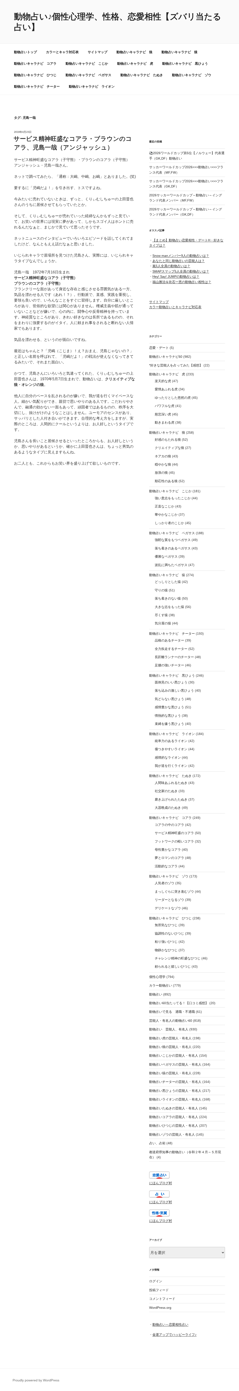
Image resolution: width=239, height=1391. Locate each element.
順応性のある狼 (166, 481)
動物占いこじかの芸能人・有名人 (173, 1055)
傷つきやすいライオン (171, 749)
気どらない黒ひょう (169, 699)
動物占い (155, 994)
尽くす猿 (161, 615)
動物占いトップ (25, 52)
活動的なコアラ (166, 866)
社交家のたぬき (166, 791)
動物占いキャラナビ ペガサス (88, 75)
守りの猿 (161, 590)
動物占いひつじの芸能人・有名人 (173, 1125)
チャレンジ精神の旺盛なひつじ (177, 958)
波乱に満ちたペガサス (171, 565)
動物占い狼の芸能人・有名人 (170, 1047)
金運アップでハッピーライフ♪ (174, 1334)
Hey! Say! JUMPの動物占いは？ (175, 276)
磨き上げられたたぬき (171, 799)
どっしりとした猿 (168, 582)
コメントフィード (162, 1299)
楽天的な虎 (163, 381)
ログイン (155, 1281)
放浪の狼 (161, 472)
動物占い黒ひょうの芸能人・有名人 (175, 1091)
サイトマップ (97, 52)
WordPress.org (160, 1307)
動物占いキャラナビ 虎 (135, 63)
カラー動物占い (160, 985)
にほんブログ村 (160, 1183)
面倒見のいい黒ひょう (171, 682)
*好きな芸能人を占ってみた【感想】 (176, 365)
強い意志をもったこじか (173, 498)
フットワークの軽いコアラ (174, 841)
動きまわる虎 (164, 422)
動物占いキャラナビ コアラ (35, 63)
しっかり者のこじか (169, 523)
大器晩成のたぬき (168, 807)
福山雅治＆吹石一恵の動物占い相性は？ (181, 282)
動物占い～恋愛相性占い (170, 1324)
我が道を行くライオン (171, 766)
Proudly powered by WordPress (36, 1380)
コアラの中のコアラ (169, 825)
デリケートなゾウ (168, 908)
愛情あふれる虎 (166, 389)
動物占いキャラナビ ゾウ (191, 75)
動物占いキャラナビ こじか (87, 63)
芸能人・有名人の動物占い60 (170, 1020)
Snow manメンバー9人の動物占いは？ (180, 255)
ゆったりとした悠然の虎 (173, 397)
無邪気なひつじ (166, 925)
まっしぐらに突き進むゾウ (174, 891)
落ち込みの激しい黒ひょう (174, 690)
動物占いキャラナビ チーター (37, 86)
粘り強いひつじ (166, 941)
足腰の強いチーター (169, 665)
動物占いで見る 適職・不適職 (172, 1012)
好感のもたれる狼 (168, 439)
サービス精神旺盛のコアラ (174, 833)
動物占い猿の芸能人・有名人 (170, 1073)
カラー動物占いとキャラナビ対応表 (175, 307)
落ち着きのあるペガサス (173, 548)
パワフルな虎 (164, 406)
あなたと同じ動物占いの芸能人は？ (178, 261)
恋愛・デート (159, 348)
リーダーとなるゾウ (169, 900)
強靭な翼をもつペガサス (173, 540)
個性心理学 (157, 977)
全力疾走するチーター (171, 649)
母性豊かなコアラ (168, 849)
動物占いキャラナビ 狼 (134, 52)
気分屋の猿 (163, 623)
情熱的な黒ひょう (168, 715)
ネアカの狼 (163, 456)
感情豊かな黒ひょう (169, 707)
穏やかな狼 (163, 464)
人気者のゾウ (164, 883)
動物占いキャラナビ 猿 (179, 52)
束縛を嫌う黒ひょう (169, 724)
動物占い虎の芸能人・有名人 (170, 1038)
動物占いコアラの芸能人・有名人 (173, 1117)
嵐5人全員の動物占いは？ (171, 266)
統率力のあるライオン (171, 741)
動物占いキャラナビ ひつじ (35, 75)
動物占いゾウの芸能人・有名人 (172, 1134)
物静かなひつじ (166, 950)
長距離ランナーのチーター (174, 657)
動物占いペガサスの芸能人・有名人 (175, 1064)
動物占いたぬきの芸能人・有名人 (173, 1108)
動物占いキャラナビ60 (165, 356)
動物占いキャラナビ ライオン (92, 86)
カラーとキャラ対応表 (62, 52)
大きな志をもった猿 (169, 607)
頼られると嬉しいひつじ (173, 966)
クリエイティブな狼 (169, 448)
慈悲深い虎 (163, 414)
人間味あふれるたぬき (171, 783)
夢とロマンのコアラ (169, 858)
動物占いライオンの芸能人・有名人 (175, 1099)
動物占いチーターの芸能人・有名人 (175, 1082)
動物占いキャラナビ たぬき (141, 75)
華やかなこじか (166, 514)
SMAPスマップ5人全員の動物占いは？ (180, 271)
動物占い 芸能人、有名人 (168, 1029)
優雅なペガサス (166, 556)
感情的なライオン (168, 757)
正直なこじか (164, 506)
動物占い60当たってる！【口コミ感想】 (178, 1003)
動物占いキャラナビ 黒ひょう (185, 63)
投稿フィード (159, 1290)
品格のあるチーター (169, 640)
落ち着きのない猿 (168, 598)
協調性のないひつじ (169, 933)
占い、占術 (157, 1143)
